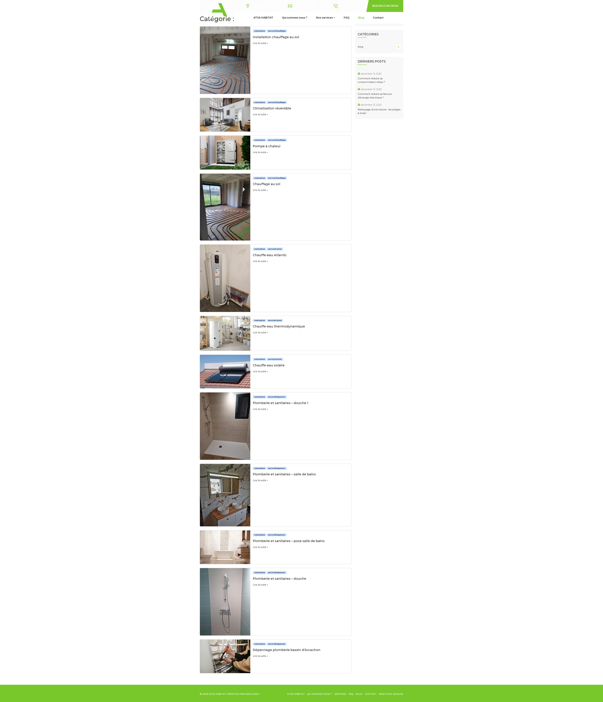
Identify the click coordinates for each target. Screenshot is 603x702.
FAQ (346, 17)
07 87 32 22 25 (348, 5)
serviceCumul (275, 249)
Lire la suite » (260, 43)
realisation (259, 31)
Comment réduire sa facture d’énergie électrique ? (375, 95)
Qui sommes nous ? (294, 17)
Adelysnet (252, 694)
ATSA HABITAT (263, 17)
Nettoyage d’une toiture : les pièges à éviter (379, 111)
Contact (378, 17)
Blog (361, 17)
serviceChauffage (277, 31)
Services (340, 694)
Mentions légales (391, 694)
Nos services (324, 17)
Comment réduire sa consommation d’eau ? (371, 80)
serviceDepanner (276, 397)
